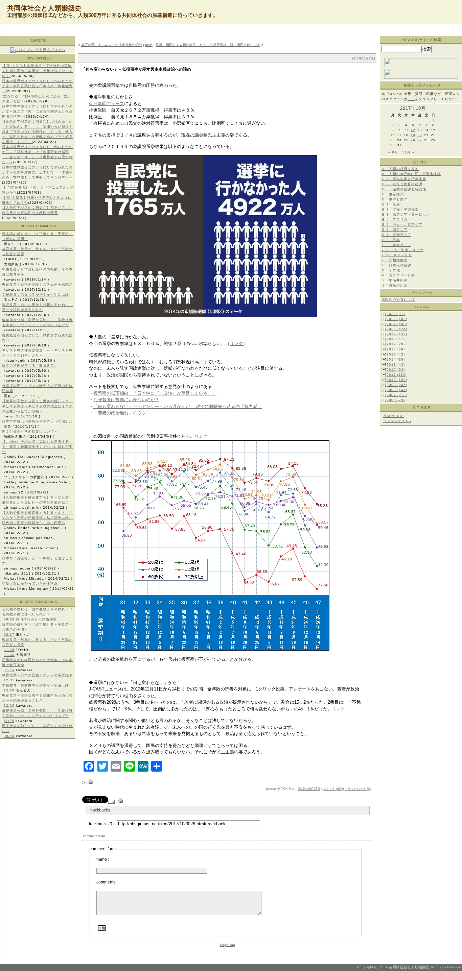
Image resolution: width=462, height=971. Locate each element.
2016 (396, 349)
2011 (397, 375)
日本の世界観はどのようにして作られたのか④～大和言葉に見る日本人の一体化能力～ (37, 86)
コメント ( (330, 789)
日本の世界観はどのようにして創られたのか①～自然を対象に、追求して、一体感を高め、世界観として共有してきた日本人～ (37, 172)
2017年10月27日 (309, 789)
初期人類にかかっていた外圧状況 (30, 583)
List (111, 801)
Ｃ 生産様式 (393, 194)
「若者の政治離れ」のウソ (119, 412)
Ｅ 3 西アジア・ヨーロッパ (406, 214)
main (149, 45)
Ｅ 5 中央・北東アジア (402, 224)
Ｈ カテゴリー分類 (398, 275)
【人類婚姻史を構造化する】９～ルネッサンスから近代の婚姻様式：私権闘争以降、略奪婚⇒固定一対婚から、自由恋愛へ (37, 518)
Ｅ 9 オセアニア (396, 245)
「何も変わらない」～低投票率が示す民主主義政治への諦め (136, 69)
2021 (397, 324)
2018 (396, 339)
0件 (339, 789)
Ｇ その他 (391, 270)
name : (102, 859)
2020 (397, 329)
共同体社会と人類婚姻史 (36, 619)
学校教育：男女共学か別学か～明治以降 (35, 294)
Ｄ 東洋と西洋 (395, 199)
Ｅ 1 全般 (391, 204)
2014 (396, 359)
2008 (397, 390)
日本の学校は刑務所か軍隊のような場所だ (37, 421)
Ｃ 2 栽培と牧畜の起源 (402, 184)
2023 (396, 314)
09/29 (9, 619)
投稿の (393, 416)
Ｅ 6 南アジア (395, 230)
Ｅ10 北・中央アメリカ (402, 250)
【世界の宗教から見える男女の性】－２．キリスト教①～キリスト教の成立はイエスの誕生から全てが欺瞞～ (37, 406)
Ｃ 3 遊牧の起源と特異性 (404, 189)
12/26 (9, 705)
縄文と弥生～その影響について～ (30, 431)
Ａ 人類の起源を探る (400, 169)
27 (419, 140)
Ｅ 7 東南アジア (396, 235)
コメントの (397, 421)
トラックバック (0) (358, 789)
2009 (397, 385)
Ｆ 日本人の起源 (396, 265)
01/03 (9, 655)
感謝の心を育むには (398, 299)
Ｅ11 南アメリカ (397, 255)
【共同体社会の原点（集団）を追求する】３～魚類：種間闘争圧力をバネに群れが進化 (37, 447)
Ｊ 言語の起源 (395, 285)
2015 (396, 354)
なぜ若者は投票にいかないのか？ (126, 399)
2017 (396, 344)
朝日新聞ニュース (106, 103)
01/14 (9, 670)
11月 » (408, 152)
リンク (236, 343)
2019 (397, 334)
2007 (397, 395)
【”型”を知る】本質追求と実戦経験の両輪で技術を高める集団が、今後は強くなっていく (37, 71)
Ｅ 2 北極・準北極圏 (400, 209)
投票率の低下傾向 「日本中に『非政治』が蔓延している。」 (154, 393)
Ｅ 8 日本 (391, 240)
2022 (397, 319)
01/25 (9, 650)
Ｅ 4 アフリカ (395, 219)
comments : (106, 882)
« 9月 (393, 152)
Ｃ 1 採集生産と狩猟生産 (404, 179)
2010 (397, 380)
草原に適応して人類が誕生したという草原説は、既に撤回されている (208, 45)
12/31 (9, 680)
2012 (396, 369)
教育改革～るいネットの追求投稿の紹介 (111, 45)
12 (413, 130)
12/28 (9, 690)
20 (419, 135)
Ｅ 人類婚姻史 (395, 260)
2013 (396, 364)
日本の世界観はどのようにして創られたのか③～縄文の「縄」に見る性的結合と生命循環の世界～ (37, 111)
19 (413, 135)
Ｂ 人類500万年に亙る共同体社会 (411, 174)
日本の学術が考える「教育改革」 (30, 365)
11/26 (9, 721)
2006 (396, 400)
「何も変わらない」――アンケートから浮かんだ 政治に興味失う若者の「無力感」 (177, 406)
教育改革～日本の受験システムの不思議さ (37, 284)
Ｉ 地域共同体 (395, 280)
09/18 (9, 736)
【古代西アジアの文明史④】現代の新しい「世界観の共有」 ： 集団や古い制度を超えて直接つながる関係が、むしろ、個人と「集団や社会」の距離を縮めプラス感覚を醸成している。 (37, 132)
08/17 (9, 634)
